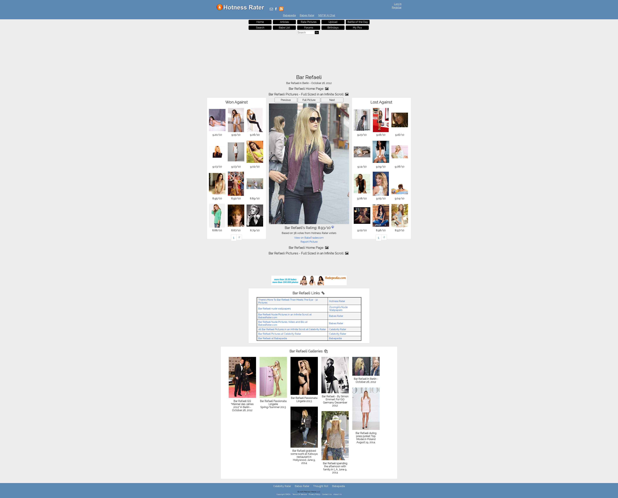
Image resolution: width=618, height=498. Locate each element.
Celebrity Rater (337, 329)
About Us (337, 494)
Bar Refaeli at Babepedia (272, 338)
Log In (398, 3)
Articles (284, 21)
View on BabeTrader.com (309, 237)
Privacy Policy (314, 494)
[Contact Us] (271, 9)
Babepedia (289, 15)
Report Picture (309, 241)
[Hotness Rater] (241, 9)
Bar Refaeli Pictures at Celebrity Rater (279, 333)
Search (260, 27)
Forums (308, 27)
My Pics (357, 27)
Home (260, 21)
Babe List (284, 27)
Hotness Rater (337, 301)
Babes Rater (307, 15)
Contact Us (327, 494)
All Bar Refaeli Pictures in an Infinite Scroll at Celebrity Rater (292, 329)
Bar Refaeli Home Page (306, 89)
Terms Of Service (299, 494)
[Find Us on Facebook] (275, 9)
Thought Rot (320, 486)
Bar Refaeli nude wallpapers (274, 308)
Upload (333, 21)
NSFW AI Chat (326, 15)
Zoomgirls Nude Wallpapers (338, 309)
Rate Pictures (309, 21)
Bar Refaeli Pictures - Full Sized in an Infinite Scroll (306, 94)
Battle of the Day (357, 21)
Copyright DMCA (283, 494)
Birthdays (333, 27)
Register (397, 7)
